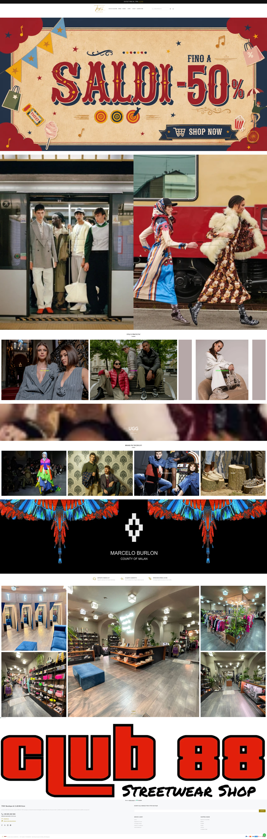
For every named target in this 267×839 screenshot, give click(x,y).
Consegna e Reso (138, 823)
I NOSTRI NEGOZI (137, 827)
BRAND (202, 821)
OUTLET (202, 827)
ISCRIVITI (262, 811)
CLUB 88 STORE (204, 829)
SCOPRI (141, 1)
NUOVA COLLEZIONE (205, 820)
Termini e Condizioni (138, 825)
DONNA (202, 823)
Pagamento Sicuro (138, 821)
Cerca (135, 820)
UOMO (202, 825)
